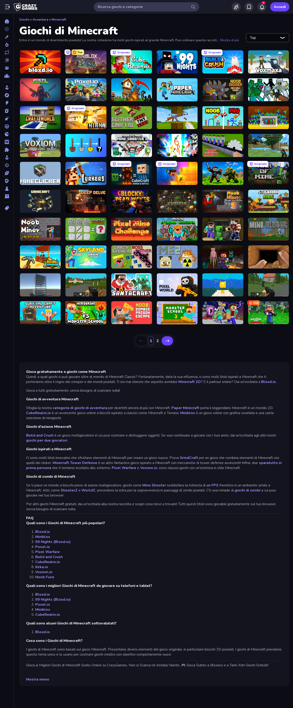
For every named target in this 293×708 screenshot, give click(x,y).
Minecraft (59, 19)
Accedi (280, 6)
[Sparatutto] (7, 165)
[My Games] (249, 6)
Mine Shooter (154, 485)
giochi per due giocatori (46, 440)
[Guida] (7, 126)
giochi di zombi (247, 490)
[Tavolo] (7, 189)
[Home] (7, 21)
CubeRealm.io (38, 412)
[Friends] (236, 6)
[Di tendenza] (7, 45)
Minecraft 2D (189, 381)
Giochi (24, 19)
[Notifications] (261, 6)
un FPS (212, 485)
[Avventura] (7, 95)
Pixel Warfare (124, 467)
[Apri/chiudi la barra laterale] (7, 6)
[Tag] (7, 208)
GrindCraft (189, 457)
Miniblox (187, 412)
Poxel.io (42, 546)
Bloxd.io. (269, 381)
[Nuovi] (7, 37)
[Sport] (7, 173)
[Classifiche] (7, 76)
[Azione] (7, 103)
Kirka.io (41, 567)
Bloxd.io (42, 531)
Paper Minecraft (185, 407)
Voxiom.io (148, 467)
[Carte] (7, 111)
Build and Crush (40, 435)
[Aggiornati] (7, 52)
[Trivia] (7, 196)
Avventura (40, 19)
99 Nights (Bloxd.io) (53, 541)
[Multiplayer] (7, 68)
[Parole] (7, 142)
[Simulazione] (7, 157)
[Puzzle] (7, 150)
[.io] (7, 134)
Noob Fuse (44, 577)
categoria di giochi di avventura (80, 407)
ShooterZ (69, 490)
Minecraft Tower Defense (75, 462)
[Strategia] (7, 181)
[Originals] (7, 60)
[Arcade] (7, 87)
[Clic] (7, 118)
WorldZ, (88, 490)
